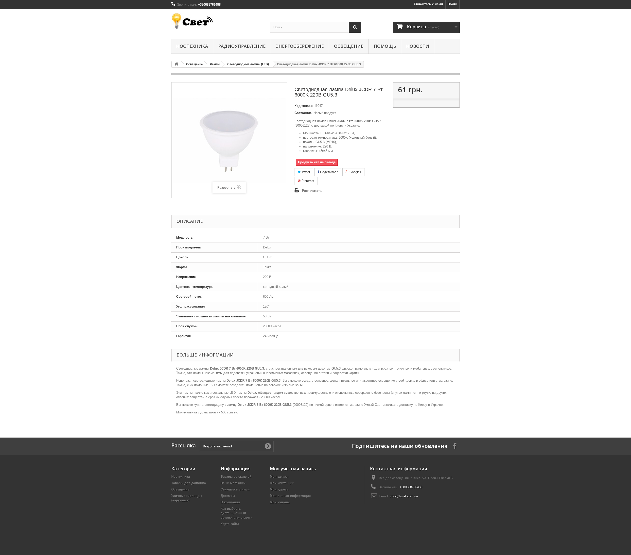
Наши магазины (233, 483)
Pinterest (307, 181)
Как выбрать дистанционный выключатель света (236, 513)
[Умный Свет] (217, 21)
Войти (452, 4)
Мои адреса (279, 489)
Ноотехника (192, 46)
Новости (417, 46)
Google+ (355, 172)
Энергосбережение (300, 46)
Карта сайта (230, 524)
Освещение (349, 46)
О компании (230, 502)
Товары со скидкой (236, 476)
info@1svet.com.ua (404, 496)
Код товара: (304, 106)
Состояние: (304, 113)
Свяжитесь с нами (428, 4)
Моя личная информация (290, 496)
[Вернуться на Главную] (176, 64)
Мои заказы (279, 476)
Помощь (385, 46)
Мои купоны (280, 502)
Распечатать (312, 191)
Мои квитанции (282, 483)
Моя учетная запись (293, 469)
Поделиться (328, 172)
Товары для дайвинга (188, 483)
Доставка (228, 496)
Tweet (305, 172)
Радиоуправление (242, 46)
